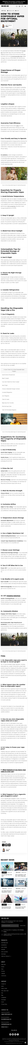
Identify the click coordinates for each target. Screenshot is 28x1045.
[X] (18, 1034)
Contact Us (3, 983)
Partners (3, 971)
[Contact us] (25, 1042)
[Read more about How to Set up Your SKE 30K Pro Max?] (7, 898)
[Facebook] (10, 1034)
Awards (2, 966)
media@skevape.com (6, 1024)
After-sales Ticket (4, 990)
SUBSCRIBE (22, 925)
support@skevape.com (6, 1014)
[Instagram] (15, 1034)
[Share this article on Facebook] (9, 845)
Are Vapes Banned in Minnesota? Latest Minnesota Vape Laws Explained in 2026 (7, 892)
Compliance (3, 997)
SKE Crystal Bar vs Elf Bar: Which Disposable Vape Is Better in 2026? (20, 876)
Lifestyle (3, 973)
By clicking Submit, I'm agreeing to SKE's (14, 930)
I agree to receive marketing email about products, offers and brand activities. (15, 934)
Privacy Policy (4, 1004)
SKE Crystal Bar (4, 951)
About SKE (3, 964)
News (2, 969)
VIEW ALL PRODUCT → (6, 956)
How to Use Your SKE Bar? (7, 875)
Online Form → (4, 1026)
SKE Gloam (3, 954)
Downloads (3, 999)
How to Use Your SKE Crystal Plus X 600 (20, 907)
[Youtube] (13, 1034)
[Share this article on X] (3, 845)
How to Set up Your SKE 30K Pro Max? (6, 907)
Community (3, 975)
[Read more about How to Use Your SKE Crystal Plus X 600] (20, 898)
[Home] (5, 6)
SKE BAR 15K (4, 945)
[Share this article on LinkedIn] (6, 845)
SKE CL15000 (4, 947)
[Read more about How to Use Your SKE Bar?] (7, 866)
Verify (2, 986)
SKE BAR (3, 949)
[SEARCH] (16, 6)
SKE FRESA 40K (4, 942)
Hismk (2, 1001)
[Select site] (19, 6)
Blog (2, 995)
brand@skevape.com (6, 1019)
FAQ (2, 992)
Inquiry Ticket (4, 988)
